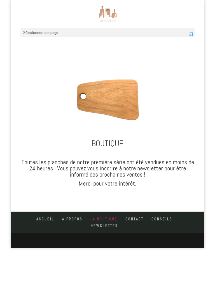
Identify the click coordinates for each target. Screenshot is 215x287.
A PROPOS (72, 219)
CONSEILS (161, 219)
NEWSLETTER (104, 225)
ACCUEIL (45, 219)
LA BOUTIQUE (104, 219)
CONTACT (134, 219)
